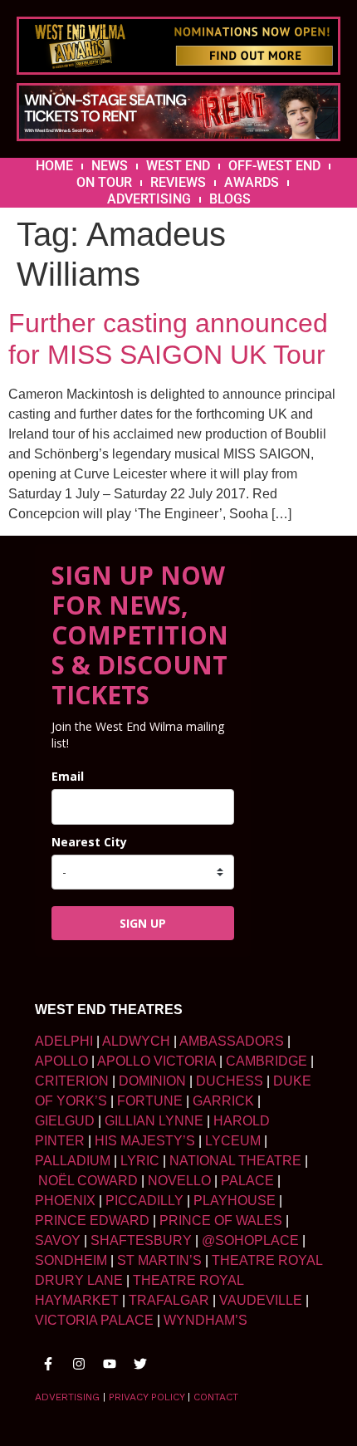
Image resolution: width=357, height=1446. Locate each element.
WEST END (178, 166)
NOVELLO (179, 1181)
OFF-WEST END (274, 166)
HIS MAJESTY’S (145, 1141)
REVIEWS (178, 182)
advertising (67, 1397)
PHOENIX (65, 1201)
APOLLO (61, 1061)
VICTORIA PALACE (94, 1320)
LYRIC (139, 1161)
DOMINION (152, 1081)
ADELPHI (64, 1041)
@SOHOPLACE (250, 1240)
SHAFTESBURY (141, 1240)
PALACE (247, 1181)
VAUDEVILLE (260, 1300)
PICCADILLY (144, 1201)
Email (67, 776)
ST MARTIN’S (159, 1260)
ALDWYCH (136, 1041)
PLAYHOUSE (234, 1201)
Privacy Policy (146, 1397)
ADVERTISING (149, 199)
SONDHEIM (71, 1260)
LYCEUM (233, 1141)
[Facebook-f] (48, 1363)
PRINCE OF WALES (220, 1220)
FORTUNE (150, 1101)
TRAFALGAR (169, 1300)
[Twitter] (140, 1363)
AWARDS (251, 182)
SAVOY (58, 1240)
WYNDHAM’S (205, 1320)
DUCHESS (229, 1081)
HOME (54, 166)
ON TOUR (104, 182)
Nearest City (89, 842)
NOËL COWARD (88, 1181)
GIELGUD (65, 1121)
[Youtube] (109, 1363)
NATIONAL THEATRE (235, 1161)
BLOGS (230, 199)
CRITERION (72, 1081)
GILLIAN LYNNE (154, 1121)
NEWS (109, 166)
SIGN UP (143, 923)
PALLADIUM (72, 1161)
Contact (215, 1397)
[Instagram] (79, 1363)
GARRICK (223, 1101)
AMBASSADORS (231, 1041)
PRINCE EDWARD (92, 1220)
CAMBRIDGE (266, 1061)
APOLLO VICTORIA (156, 1061)
